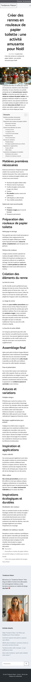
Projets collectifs (9, 148)
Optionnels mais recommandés (12, 119)
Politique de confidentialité (15, 676)
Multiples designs (9, 142)
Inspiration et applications (10, 146)
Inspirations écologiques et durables (13, 152)
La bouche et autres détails (11, 134)
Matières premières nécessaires (11, 117)
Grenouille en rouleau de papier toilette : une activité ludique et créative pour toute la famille (15, 554)
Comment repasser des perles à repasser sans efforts (14, 639)
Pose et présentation (10, 138)
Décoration (8, 549)
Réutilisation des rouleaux (11, 154)
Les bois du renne (9, 130)
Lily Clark (11, 54)
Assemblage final (8, 136)
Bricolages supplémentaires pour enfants (15, 144)
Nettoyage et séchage (10, 123)
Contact (19, 674)
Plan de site (24, 674)
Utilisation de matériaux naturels (13, 156)
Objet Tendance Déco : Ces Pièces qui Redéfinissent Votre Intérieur (13, 634)
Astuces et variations (9, 140)
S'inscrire (19, 1)
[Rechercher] (26, 664)
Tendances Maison (8, 5)
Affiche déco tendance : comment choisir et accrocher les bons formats (15, 644)
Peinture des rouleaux (10, 125)
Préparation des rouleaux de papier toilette (15, 121)
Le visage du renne (9, 132)
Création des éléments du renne (12, 128)
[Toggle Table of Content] (25, 115)
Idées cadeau (8, 150)
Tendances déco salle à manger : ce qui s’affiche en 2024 (14, 649)
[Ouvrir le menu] (30, 5)
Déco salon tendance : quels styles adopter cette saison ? (15, 654)
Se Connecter (27, 1)
